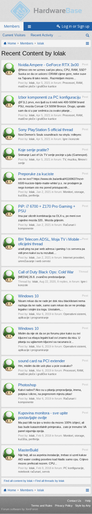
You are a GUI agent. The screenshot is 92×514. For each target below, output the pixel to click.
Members (12, 26)
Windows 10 (28, 296)
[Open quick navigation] (87, 43)
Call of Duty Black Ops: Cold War (46, 272)
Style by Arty (83, 505)
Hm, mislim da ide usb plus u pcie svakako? (45, 365)
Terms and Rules (41, 505)
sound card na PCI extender (41, 361)
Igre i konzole (71, 139)
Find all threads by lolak (49, 480)
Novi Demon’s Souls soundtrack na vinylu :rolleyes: (50, 134)
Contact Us (74, 500)
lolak (32, 82)
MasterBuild (28, 450)
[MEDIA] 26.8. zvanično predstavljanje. (42, 276)
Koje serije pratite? (33, 150)
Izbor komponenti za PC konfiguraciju (49, 97)
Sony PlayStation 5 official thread (45, 130)
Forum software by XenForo (19, 509)
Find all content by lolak (18, 480)
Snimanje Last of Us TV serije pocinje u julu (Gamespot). (53, 154)
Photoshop (27, 385)
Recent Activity (42, 35)
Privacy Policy (64, 505)
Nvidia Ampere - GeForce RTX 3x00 (48, 65)
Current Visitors (14, 35)
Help (88, 500)
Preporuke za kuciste (36, 174)
